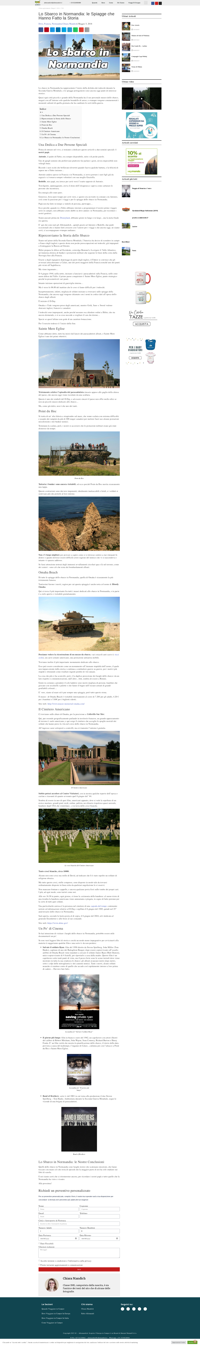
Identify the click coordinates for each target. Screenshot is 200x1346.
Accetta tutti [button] (192, 1342)
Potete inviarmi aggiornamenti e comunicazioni (61, 1265)
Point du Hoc (47, 125)
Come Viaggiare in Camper (52, 1322)
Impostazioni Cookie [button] (178, 1342)
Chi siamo (120, 3)
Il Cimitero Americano (51, 131)
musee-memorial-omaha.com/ (71, 703)
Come (111, 3)
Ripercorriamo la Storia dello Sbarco (56, 118)
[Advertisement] (141, 384)
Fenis (134, 250)
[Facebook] (152, 3)
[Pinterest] (139, 1309)
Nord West (126, 242)
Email (41, 1213)
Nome (41, 1206)
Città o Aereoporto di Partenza (52, 1221)
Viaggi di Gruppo (134, 3)
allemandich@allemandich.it (97, 1338)
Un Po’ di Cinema (49, 134)
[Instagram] (160, 3)
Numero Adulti (45, 1228)
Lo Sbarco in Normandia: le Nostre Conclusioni (61, 137)
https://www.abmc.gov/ (57, 923)
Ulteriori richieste (47, 1247)
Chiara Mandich (87, 1309)
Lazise (134, 226)
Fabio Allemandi (87, 1313)
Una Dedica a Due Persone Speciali (56, 115)
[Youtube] (156, 3)
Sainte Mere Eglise (49, 121)
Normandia (57, 23)
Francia (47, 23)
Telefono (83, 1213)
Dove (103, 3)
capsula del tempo (99, 906)
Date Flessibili (46, 1243)
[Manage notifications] (195, 1341)
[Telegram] (145, 1309)
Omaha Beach (47, 128)
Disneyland (65, 217)
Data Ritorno (85, 1235)
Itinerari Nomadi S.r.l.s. (129, 1333)
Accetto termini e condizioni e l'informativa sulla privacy (65, 1260)
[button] (146, 3)
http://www (53, 703)
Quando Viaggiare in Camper (53, 1309)
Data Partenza (45, 1235)
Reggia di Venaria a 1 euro (141, 188)
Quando (94, 3)
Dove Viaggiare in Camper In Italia (55, 1318)
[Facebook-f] (122, 1309)
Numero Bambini (87, 1228)
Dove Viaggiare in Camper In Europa (56, 1313)
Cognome (84, 1206)
